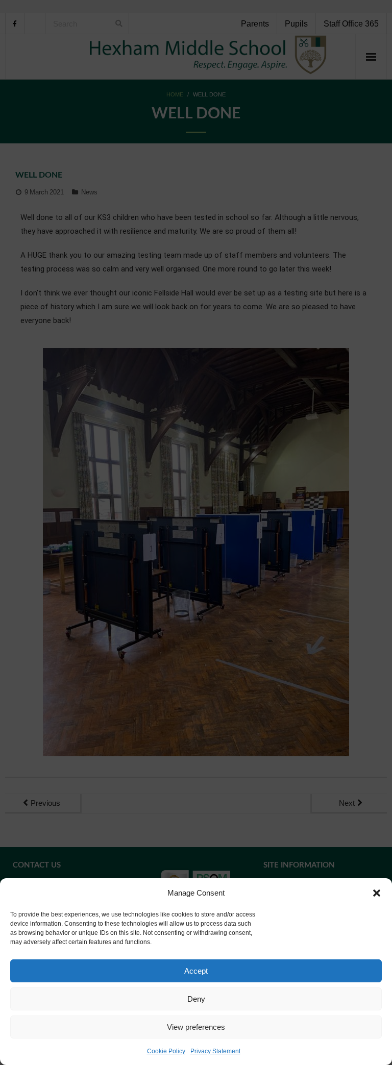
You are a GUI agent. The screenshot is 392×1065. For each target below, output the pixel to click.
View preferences (196, 1027)
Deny (196, 999)
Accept (196, 971)
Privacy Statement (215, 1051)
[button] (377, 893)
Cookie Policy (166, 1051)
